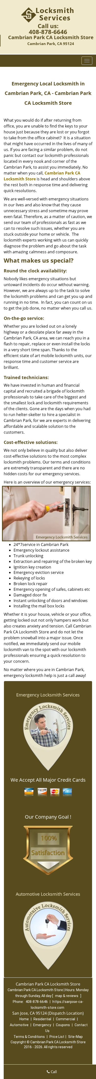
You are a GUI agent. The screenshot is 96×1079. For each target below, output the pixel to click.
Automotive (19, 1025)
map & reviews (67, 996)
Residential (42, 1019)
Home (24, 1019)
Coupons (63, 1025)
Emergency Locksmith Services (48, 695)
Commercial (65, 1019)
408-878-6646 (48, 32)
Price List (56, 1037)
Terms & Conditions (29, 1037)
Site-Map (75, 1037)
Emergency (42, 1025)
